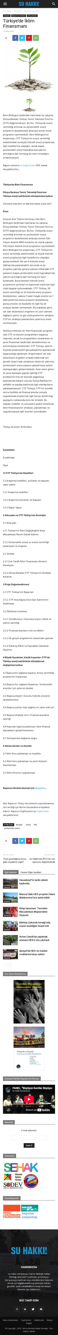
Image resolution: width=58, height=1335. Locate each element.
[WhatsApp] (36, 38)
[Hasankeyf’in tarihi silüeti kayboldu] (10, 883)
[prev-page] (5, 965)
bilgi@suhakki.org (26, 1283)
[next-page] (9, 965)
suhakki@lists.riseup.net (32, 1286)
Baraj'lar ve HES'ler (32, 11)
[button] (5, 4)
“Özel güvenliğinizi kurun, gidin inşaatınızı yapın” (15, 860)
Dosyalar (18, 11)
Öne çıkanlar (32, 16)
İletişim (50, 1320)
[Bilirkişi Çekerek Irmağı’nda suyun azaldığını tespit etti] (10, 926)
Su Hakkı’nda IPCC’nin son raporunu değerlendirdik (42, 860)
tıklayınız (40, 788)
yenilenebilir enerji (12, 828)
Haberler (7, 887)
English (29, 1323)
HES (35, 825)
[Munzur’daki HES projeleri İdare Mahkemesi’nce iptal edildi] (10, 898)
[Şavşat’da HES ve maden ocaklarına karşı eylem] (10, 954)
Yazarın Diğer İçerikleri (30, 872)
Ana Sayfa (7, 11)
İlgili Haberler (11, 872)
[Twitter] (22, 38)
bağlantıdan (43, 811)
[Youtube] (41, 1309)
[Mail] (25, 1309)
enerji (28, 825)
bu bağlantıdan (27, 165)
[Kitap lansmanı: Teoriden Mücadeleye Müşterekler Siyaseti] (10, 912)
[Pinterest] (29, 38)
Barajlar (19, 825)
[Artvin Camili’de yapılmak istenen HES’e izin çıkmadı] (10, 940)
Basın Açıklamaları (10, 1320)
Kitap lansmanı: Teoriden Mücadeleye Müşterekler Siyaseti (33, 912)
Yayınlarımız (26, 1320)
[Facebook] (15, 38)
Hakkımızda (39, 1320)
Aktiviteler (7, 916)
